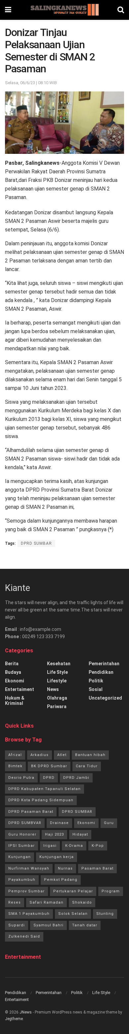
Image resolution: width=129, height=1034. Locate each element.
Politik (96, 680)
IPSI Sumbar (21, 846)
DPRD (49, 777)
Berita (12, 663)
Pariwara (56, 706)
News (53, 689)
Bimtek (15, 766)
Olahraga (57, 698)
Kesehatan (58, 663)
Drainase (59, 823)
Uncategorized (105, 698)
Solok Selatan (73, 914)
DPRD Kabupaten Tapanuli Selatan (44, 789)
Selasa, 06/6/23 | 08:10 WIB (31, 82)
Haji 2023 (54, 834)
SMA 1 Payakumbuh (29, 914)
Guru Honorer (22, 834)
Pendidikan (101, 672)
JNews (26, 1012)
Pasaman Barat (97, 868)
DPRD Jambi (76, 777)
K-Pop (98, 846)
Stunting (105, 914)
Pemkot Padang (60, 880)
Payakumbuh (21, 880)
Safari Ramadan (46, 902)
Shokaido (82, 902)
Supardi (16, 925)
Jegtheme (14, 1019)
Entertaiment (19, 689)
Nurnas (65, 868)
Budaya (13, 672)
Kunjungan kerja (56, 857)
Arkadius (39, 755)
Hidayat (80, 834)
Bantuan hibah (90, 755)
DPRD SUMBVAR (24, 823)
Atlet (61, 755)
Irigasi (50, 846)
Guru (109, 823)
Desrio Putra (21, 777)
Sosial (96, 689)
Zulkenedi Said (24, 936)
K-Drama (74, 846)
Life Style (57, 672)
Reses (14, 902)
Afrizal (15, 755)
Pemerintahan (104, 663)
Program (111, 891)
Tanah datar (84, 925)
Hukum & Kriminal (14, 700)
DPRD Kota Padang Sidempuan (40, 800)
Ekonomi (14, 680)
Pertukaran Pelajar (73, 891)
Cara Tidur (87, 766)
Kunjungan (19, 857)
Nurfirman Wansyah (28, 868)
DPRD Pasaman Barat (30, 812)
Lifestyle (56, 680)
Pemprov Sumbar (26, 891)
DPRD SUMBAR (36, 543)
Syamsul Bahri (48, 925)
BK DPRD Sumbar (49, 766)
